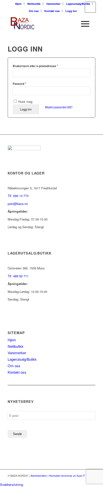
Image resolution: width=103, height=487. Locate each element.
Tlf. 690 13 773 (18, 195)
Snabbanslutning (11, 484)
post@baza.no (18, 203)
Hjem (18, 4)
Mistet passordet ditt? (59, 107)
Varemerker (53, 4)
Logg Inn (71, 11)
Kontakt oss (52, 11)
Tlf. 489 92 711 (18, 276)
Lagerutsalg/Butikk (78, 4)
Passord (19, 83)
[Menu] (82, 23)
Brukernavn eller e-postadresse (35, 66)
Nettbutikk (33, 4)
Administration (38, 475)
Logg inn (26, 109)
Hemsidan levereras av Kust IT (67, 475)
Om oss (34, 11)
